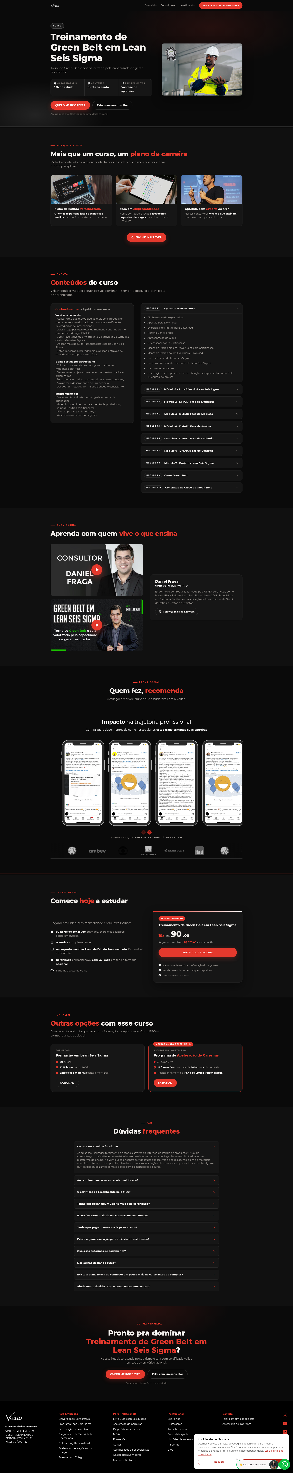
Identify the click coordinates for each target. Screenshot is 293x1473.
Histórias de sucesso (180, 1439)
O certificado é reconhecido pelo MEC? (104, 1191)
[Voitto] (55, 5)
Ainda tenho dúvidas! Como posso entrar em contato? (114, 1286)
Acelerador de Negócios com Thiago (76, 1450)
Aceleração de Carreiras (127, 1423)
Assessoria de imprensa (236, 1423)
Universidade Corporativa (74, 1418)
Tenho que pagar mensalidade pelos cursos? (107, 1227)
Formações (120, 1439)
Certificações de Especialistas (131, 1449)
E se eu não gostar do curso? (96, 1262)
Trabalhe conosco (178, 1429)
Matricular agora (197, 952)
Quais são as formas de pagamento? (101, 1251)
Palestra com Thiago (70, 1457)
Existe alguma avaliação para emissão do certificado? (113, 1239)
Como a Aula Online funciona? (97, 1146)
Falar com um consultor (112, 105)
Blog (170, 1449)
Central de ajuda (178, 1434)
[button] (97, 570)
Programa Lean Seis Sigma (74, 1423)
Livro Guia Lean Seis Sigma (129, 1418)
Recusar (219, 1461)
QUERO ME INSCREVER (70, 105)
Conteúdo (151, 5)
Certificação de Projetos (73, 1429)
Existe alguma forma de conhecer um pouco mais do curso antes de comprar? (130, 1274)
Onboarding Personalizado (74, 1443)
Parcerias (173, 1444)
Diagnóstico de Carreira (127, 1429)
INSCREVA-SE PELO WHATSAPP (221, 5)
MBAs (116, 1434)
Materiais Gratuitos (124, 1460)
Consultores (168, 5)
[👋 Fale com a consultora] (284, 1464)
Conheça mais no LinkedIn (178, 611)
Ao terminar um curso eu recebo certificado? (107, 1180)
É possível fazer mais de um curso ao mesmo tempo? (112, 1215)
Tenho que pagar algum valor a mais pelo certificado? (113, 1203)
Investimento (186, 5)
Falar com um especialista (238, 1418)
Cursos (117, 1444)
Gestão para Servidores (127, 1454)
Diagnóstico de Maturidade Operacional (75, 1436)
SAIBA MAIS (67, 1082)
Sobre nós (174, 1418)
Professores (175, 1423)
